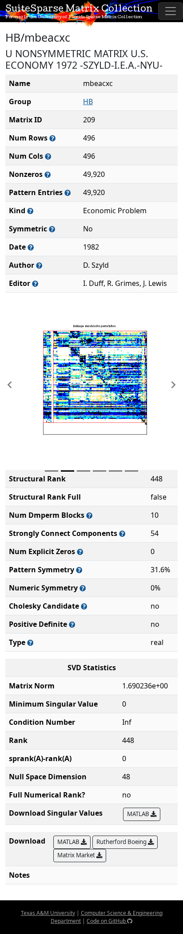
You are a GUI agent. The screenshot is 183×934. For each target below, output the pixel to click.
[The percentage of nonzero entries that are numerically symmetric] (83, 588)
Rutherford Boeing (122, 842)
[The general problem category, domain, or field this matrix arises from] (30, 211)
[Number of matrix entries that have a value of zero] (80, 551)
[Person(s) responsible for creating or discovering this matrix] (39, 265)
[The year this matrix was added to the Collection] (31, 247)
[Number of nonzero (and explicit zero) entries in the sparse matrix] (67, 192)
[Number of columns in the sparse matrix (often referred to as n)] (48, 156)
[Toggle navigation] (170, 11)
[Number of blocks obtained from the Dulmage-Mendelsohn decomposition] (89, 515)
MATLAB (139, 814)
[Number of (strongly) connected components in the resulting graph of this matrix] (122, 533)
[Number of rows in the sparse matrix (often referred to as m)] (52, 138)
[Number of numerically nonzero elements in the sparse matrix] (47, 174)
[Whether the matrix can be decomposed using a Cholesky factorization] (84, 606)
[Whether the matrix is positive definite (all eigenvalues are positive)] (72, 624)
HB (88, 101)
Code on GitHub (107, 921)
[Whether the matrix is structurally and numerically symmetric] (52, 229)
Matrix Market (76, 855)
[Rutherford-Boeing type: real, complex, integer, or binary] (30, 642)
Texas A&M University (48, 913)
